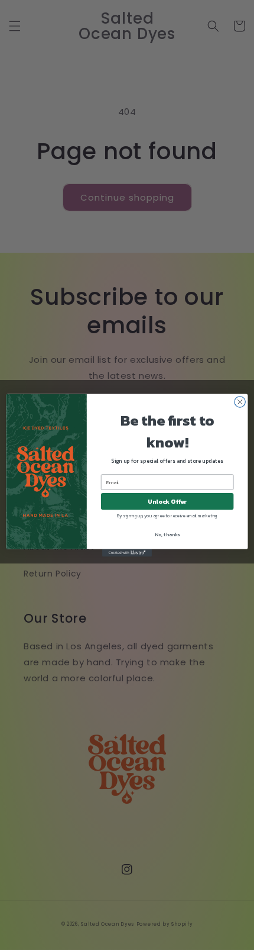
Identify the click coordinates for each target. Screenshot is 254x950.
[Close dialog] (240, 401)
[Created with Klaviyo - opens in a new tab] (127, 552)
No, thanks (167, 534)
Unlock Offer (167, 501)
